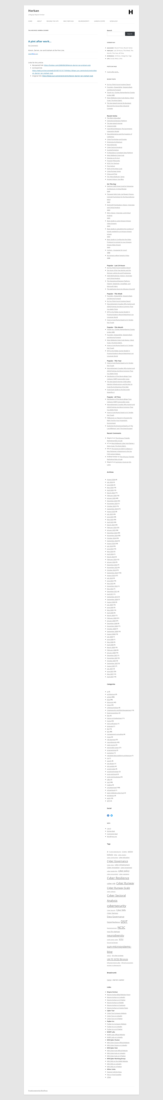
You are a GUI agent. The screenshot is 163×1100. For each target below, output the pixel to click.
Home (30, 21)
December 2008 (112, 623)
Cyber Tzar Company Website (116, 1013)
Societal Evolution (113, 150)
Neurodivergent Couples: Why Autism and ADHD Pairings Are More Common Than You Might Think (121, 306)
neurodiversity (112, 742)
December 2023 (112, 565)
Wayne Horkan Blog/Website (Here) (118, 995)
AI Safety (124, 852)
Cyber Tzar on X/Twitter (115, 1019)
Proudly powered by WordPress (38, 1091)
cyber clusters (122, 855)
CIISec (115, 855)
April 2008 (110, 645)
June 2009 (110, 607)
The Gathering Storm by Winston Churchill (121, 289)
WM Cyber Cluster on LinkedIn (117, 1045)
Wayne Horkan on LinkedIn (116, 997)
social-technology (113, 772)
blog (108, 700)
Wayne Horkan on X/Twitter (116, 1000)
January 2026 (111, 498)
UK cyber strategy (117, 956)
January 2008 (111, 653)
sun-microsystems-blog (119, 949)
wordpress (110, 796)
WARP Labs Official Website (116, 1035)
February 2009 (111, 618)
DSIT (124, 921)
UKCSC (109, 955)
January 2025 (111, 530)
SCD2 (121, 939)
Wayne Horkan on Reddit (115, 1003)
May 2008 (110, 642)
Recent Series (128, 48)
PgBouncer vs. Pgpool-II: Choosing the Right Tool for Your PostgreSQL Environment (119, 420)
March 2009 (111, 615)
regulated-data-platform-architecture (119, 756)
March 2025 (111, 525)
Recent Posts (119, 48)
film (108, 716)
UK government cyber (113, 963)
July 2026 (110, 482)
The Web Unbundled (114, 118)
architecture (111, 694)
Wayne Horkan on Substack (116, 1005)
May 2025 (110, 520)
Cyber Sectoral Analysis (114, 147)
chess (109, 705)
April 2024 (110, 554)
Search (109, 30)
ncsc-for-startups (113, 931)
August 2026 (111, 480)
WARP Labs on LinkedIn (115, 1037)
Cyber (112, 1051)
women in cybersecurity (114, 965)
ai (107, 692)
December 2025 (112, 501)
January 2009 (111, 621)
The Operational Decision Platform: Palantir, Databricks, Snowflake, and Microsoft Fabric (119, 283)
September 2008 (112, 631)
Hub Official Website (121, 1051)
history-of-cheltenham (114, 718)
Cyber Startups (112, 913)
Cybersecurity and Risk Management (119, 710)
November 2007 (112, 658)
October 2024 (111, 538)
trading (109, 785)
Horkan (33, 11)
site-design (110, 764)
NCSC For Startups (113, 163)
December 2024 (112, 533)
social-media (111, 769)
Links (120, 59)
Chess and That (112, 174)
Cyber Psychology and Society (117, 139)
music (109, 737)
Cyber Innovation (113, 867)
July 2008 (110, 637)
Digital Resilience (113, 922)
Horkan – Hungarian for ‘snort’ (117, 250)
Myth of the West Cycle (114, 169)
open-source (111, 745)
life (108, 729)
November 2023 (112, 567)
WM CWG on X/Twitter (114, 1067)
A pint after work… (39, 41)
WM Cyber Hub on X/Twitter (116, 1056)
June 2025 (110, 517)
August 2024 (111, 544)
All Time (121, 53)
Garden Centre (99, 21)
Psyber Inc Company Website (116, 1024)
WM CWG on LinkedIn (114, 1064)
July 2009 (110, 605)
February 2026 (111, 496)
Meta (116, 59)
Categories (124, 56)
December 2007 (112, 655)
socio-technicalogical (114, 777)
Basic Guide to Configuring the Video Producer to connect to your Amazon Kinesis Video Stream (119, 242)
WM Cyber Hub (68, 21)
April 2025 (110, 522)
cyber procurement (112, 874)
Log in (109, 829)
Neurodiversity (83, 21)
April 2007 (110, 677)
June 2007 (110, 671)
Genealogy (114, 21)
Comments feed (112, 834)
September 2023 (112, 573)
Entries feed (111, 831)
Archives (117, 56)
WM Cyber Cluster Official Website (118, 1043)
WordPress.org (112, 837)
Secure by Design (112, 943)
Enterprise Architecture (114, 142)
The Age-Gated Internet (114, 123)
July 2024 (110, 546)
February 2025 (111, 528)
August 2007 (111, 666)
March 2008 (111, 647)
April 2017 (110, 594)
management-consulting (115, 734)
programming (111, 750)
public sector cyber (112, 939)
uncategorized (111, 788)
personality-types (113, 748)
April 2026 (110, 490)
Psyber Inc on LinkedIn (114, 1027)
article (109, 697)
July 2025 (110, 514)
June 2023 (110, 581)
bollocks (110, 855)
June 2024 (110, 549)
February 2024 (111, 559)
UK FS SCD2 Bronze (117, 959)
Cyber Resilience (118, 878)
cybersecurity (116, 906)
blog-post (110, 702)
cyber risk (111, 883)
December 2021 (112, 591)
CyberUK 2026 (111, 126)
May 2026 (110, 488)
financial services (112, 928)
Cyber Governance (117, 861)
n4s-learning (111, 740)
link (108, 732)
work (108, 798)
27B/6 (109, 1077)
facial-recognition (112, 713)
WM (108, 1051)
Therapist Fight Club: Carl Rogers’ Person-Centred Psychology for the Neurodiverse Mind (120, 197)
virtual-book (111, 790)
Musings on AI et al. (113, 158)
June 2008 (110, 639)
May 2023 (110, 583)
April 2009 (110, 613)
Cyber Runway (125, 883)
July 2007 (110, 669)
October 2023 (111, 570)
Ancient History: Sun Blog (115, 179)
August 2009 (111, 602)
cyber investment (126, 868)
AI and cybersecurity (115, 852)
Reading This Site (53, 21)
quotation (110, 753)
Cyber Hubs (110, 865)
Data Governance (115, 916)
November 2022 (112, 586)
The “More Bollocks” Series (115, 177)
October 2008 (111, 629)
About (39, 21)
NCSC (121, 927)
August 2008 (111, 634)
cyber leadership (112, 871)
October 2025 (111, 506)
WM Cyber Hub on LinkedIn (116, 1053)
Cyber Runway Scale (118, 887)
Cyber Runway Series (114, 171)
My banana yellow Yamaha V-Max (118, 255)
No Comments (33, 46)
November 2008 (112, 626)
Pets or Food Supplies (114, 1075)
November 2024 (112, 536)
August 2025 (111, 512)
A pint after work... (113, 72)
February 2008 (111, 650)
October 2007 (111, 661)
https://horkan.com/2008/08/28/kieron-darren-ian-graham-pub (67, 65)
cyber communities (112, 857)
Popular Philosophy (113, 161)
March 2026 (111, 493)
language (110, 726)
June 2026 (110, 485)
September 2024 (112, 541)
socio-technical (112, 774)
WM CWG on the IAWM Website (117, 1061)
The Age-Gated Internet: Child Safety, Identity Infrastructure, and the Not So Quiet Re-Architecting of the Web (119, 384)
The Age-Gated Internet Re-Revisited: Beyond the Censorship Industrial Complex (119, 105)
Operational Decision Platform (117, 121)
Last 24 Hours (118, 51)
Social (112, 59)
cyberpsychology (112, 708)
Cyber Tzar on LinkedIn (114, 1016)
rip (108, 758)
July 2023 (110, 578)
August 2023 (111, 575)
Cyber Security (111, 910)
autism (130, 852)
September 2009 (112, 599)
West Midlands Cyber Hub (115, 155)
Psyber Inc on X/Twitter (114, 1029)
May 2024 (110, 551)
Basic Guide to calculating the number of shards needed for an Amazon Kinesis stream (120, 231)
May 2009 (110, 610)
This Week (126, 51)
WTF (108, 801)
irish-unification (112, 724)
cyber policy (123, 870)
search (109, 761)
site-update (111, 766)
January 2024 (111, 562)
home (109, 721)
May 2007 (110, 674)
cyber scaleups (111, 891)
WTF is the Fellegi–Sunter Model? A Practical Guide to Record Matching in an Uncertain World (120, 314)
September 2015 (112, 597)
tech (108, 782)
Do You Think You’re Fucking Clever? (119, 84)
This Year (115, 53)
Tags (130, 56)
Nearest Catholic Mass (114, 1072)
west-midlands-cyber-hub (115, 793)
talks (108, 780)
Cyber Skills (121, 910)
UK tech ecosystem (127, 963)
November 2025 (112, 504)
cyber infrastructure (122, 865)
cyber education (124, 858)
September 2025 (112, 509)
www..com (33, 54)
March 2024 (111, 557)
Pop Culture (111, 166)
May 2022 (110, 589)
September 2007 (112, 663)
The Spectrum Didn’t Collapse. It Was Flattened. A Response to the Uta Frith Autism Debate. (119, 451)
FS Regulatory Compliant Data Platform (120, 153)
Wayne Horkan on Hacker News (117, 1008)
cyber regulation (124, 874)
